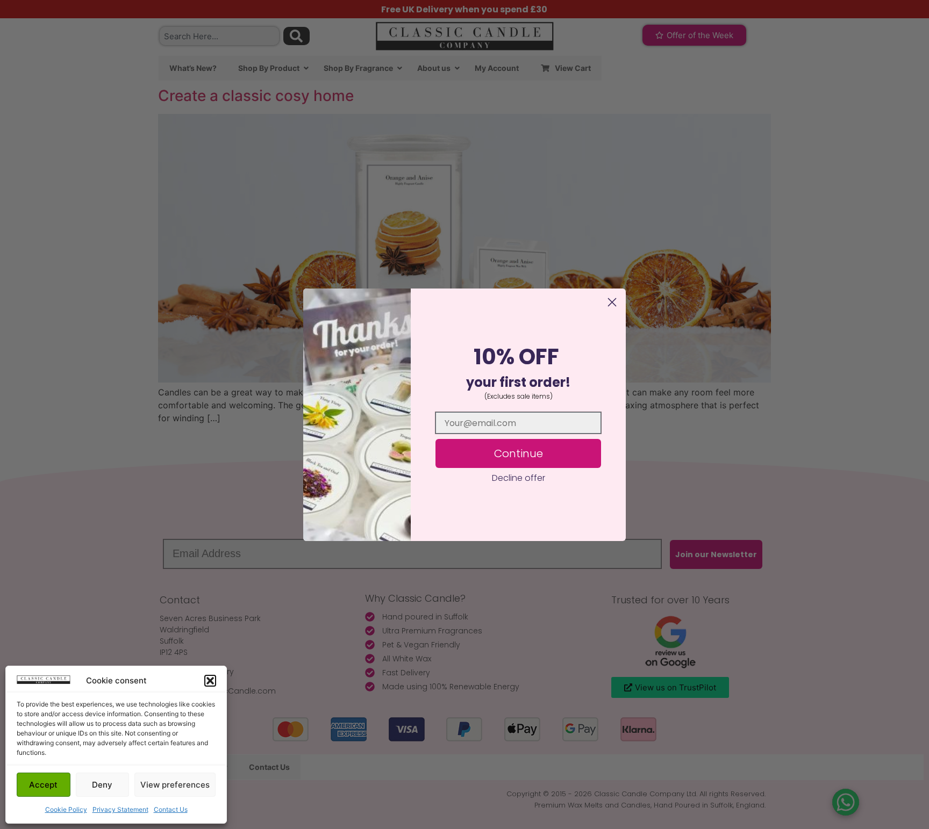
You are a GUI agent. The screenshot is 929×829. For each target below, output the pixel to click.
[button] (210, 680)
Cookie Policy (66, 809)
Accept (43, 785)
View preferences (175, 785)
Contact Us (171, 809)
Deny (102, 785)
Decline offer (518, 478)
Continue (518, 453)
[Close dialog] (612, 302)
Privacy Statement (120, 809)
